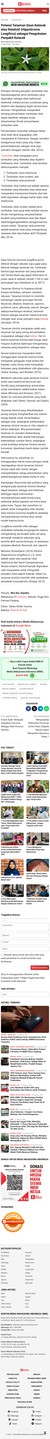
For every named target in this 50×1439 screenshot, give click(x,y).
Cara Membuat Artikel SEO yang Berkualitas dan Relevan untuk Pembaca (28, 1088)
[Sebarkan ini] (28, 708)
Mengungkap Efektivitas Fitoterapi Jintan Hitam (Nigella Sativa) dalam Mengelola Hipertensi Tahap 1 (38, 726)
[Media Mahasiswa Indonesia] (25, 3)
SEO (18, 1085)
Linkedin (14, 1420)
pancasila (29, 1283)
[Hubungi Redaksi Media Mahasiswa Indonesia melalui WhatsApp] (25, 84)
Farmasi (22, 596)
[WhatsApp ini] (46, 708)
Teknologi (11, 1035)
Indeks (37, 1394)
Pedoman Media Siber (36, 1378)
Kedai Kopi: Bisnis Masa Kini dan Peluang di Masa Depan (37, 875)
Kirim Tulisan (13, 1386)
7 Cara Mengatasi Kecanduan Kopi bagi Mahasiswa (35, 849)
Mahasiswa (29, 1263)
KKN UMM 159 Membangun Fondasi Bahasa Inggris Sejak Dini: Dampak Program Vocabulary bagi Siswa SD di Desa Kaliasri (27, 1101)
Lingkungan (29, 1269)
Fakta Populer (6, 1307)
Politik (27, 1266)
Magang (4, 1273)
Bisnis (12, 1109)
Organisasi (29, 1280)
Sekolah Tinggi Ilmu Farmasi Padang (17, 693)
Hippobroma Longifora (26, 684)
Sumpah (36, 1398)
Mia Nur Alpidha (9, 689)
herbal (33, 336)
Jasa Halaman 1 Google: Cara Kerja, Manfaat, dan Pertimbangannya (26, 1113)
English (28, 1297)
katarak (44, 318)
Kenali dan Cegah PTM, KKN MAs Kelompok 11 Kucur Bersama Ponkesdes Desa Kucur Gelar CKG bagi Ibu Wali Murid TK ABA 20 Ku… (29, 1125)
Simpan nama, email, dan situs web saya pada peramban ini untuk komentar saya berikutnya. (22, 958)
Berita (12, 1047)
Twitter (38, 1412)
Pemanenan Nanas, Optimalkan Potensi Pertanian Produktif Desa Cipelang (28, 1050)
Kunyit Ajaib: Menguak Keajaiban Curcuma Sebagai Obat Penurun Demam (12, 723)
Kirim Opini (13, 1390)
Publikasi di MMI (24, 1402)
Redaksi (36, 1375)
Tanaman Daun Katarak (30, 698)
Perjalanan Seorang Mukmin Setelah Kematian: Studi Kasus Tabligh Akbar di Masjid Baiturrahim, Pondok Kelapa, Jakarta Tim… (28, 1062)
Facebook (14, 1412)
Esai (26, 1304)
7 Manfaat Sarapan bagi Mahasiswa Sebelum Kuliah (36, 901)
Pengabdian (29, 1259)
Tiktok (14, 1424)
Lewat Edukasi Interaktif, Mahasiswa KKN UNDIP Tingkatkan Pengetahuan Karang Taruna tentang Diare (37, 771)
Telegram (38, 1424)
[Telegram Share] (40, 708)
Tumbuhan (7, 155)
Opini (3, 1294)
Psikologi (4, 1283)
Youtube (38, 1420)
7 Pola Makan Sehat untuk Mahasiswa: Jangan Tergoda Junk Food (37, 823)
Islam (19, 1056)
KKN (11, 1119)
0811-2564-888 (15, 1327)
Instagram (38, 1416)
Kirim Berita (36, 1386)
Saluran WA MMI (17, 1330)
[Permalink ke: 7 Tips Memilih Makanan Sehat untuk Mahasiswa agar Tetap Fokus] (37, 786)
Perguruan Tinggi (13, 1398)
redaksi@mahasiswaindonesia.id (25, 1325)
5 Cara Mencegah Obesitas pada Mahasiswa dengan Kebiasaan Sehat (12, 901)
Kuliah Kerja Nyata (23, 1095)
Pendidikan (5, 1252)
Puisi (27, 1307)
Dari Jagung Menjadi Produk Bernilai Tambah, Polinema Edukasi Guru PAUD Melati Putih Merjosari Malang (27, 1149)
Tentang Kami (13, 1375)
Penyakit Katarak (26, 689)
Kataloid (43, 684)
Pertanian (28, 1276)
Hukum (28, 1256)
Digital (27, 1273)
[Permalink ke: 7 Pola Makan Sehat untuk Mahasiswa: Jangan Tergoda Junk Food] (37, 812)
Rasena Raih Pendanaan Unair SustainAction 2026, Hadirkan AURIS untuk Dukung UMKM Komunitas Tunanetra (24, 1039)
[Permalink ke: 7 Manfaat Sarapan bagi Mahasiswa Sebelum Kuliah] (37, 890)
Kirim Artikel (37, 1382)
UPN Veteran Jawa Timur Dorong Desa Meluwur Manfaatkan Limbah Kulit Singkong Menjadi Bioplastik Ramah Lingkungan (27, 1076)
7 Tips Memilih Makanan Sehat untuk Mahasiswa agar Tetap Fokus (36, 797)
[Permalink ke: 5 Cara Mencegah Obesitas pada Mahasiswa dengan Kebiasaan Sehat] (12, 890)
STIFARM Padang (9, 698)
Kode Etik (13, 1378)
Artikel (4, 1035)
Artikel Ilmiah (15, 1133)
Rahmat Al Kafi (19, 610)
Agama (3, 1280)
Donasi (37, 1390)
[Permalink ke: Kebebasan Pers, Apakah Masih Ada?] (12, 867)
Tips (2, 1300)
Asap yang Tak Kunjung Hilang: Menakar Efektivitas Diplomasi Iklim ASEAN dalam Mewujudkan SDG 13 (28, 1138)
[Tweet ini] (34, 708)
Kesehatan (5, 1256)
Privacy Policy (13, 1382)
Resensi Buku (30, 1294)
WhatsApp (14, 1416)
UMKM (3, 1269)
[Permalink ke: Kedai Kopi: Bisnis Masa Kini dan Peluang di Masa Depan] (37, 865)
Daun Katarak (8, 684)
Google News (23, 625)
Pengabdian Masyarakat (25, 1047)
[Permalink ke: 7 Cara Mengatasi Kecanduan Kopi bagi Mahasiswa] (37, 839)
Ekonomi (28, 1252)
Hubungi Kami (13, 1394)
